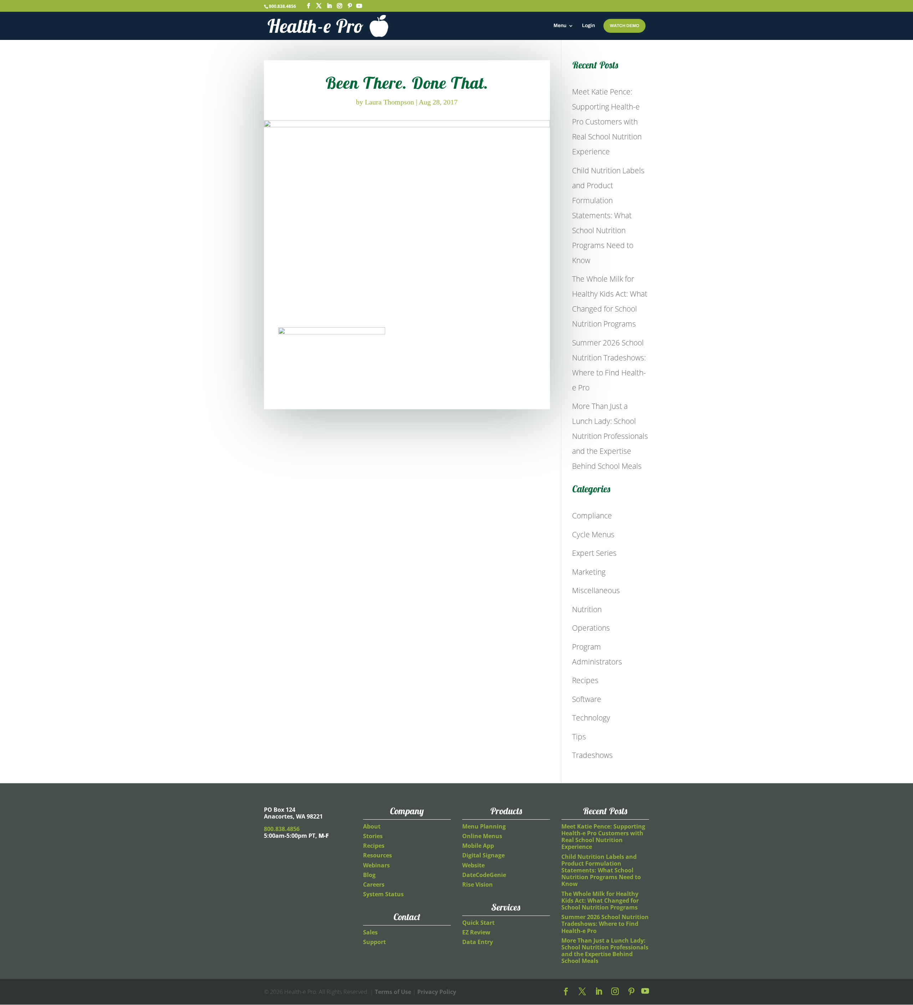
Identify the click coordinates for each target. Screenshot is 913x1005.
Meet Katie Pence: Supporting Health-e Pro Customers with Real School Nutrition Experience (607, 122)
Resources (377, 855)
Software (586, 699)
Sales (370, 932)
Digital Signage (483, 855)
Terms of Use (393, 992)
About (372, 826)
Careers (373, 884)
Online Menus (482, 836)
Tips (579, 737)
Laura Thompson (389, 102)
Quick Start (478, 923)
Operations (591, 628)
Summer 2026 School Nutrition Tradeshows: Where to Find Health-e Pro (605, 923)
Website (473, 865)
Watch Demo (624, 25)
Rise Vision (477, 884)
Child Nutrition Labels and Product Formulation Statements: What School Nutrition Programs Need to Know (608, 215)
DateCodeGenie (484, 875)
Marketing (589, 572)
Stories (373, 836)
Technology (591, 718)
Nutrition (587, 609)
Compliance (592, 516)
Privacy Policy (436, 992)
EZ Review (476, 932)
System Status (383, 894)
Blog (369, 875)
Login (588, 25)
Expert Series (594, 553)
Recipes (585, 680)
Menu (560, 25)
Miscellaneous (596, 590)
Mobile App (478, 846)
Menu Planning (484, 826)
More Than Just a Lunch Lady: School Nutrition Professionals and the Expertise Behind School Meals (610, 436)
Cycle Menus (593, 534)
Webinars (376, 865)
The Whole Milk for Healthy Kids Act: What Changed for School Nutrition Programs (600, 900)
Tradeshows (592, 755)
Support (374, 942)
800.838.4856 (282, 6)
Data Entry (477, 942)
